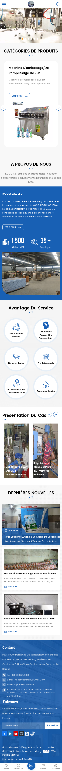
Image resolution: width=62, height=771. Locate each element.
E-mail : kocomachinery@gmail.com (26, 679)
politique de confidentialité (20, 759)
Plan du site (30, 751)
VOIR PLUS (17, 96)
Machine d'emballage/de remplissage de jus (29, 71)
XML (4, 759)
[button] (23, 39)
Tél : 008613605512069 (18, 675)
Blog (40, 751)
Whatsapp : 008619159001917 (21, 684)
